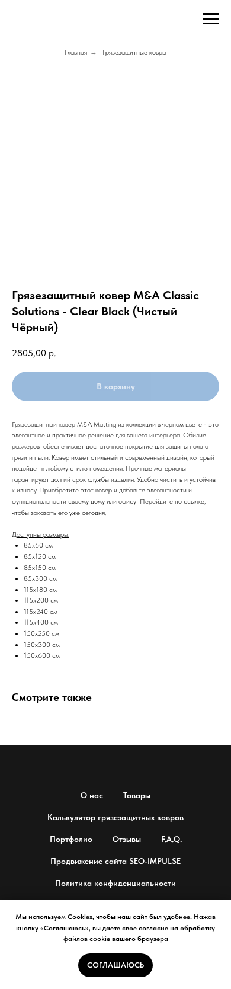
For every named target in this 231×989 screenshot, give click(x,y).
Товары (136, 795)
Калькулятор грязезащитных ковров (115, 817)
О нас (92, 795)
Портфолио (71, 839)
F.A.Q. (171, 839)
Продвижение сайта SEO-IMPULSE (115, 861)
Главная (76, 52)
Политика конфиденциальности (115, 883)
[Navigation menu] (211, 19)
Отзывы (127, 839)
